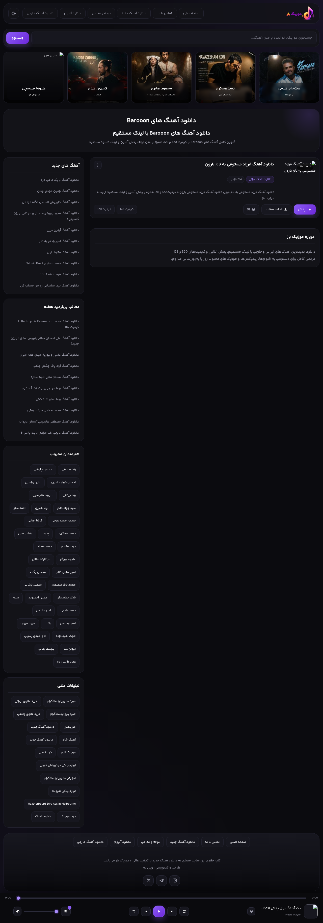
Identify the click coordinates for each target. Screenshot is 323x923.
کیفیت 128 (127, 209)
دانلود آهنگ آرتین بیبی (63, 230)
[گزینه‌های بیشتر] (98, 165)
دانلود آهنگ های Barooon (161, 120)
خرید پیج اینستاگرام (63, 714)
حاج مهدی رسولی (35, 636)
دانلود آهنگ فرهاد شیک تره (59, 274)
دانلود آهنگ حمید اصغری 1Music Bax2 (52, 263)
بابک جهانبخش (66, 597)
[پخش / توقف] (159, 911)
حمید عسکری (67, 533)
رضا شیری (41, 508)
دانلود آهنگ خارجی (40, 13)
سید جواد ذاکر (66, 508)
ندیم (16, 597)
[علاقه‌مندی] (251, 911)
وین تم (148, 867)
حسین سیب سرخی (64, 520)
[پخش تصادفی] (134, 911)
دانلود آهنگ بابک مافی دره (60, 179)
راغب (47, 623)
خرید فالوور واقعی (28, 714)
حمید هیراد (44, 546)
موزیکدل (70, 727)
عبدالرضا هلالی (41, 559)
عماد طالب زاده (66, 662)
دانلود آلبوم (72, 13)
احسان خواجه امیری (63, 482)
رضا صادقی (69, 469)
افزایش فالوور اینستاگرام (60, 778)
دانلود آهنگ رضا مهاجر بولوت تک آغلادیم (50, 388)
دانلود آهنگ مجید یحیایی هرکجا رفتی (53, 410)
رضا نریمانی (25, 533)
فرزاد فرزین (27, 623)
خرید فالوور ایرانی (26, 701)
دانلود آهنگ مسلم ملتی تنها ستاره (55, 377)
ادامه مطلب (274, 209)
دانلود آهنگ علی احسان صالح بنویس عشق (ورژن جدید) (45, 341)
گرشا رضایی (35, 520)
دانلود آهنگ (43, 816)
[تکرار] (184, 911)
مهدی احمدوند (38, 597)
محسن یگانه (38, 572)
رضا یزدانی (69, 495)
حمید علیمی (68, 610)
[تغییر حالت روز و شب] (13, 13)
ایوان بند (70, 649)
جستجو (17, 38)
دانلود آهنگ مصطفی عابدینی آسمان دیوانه (49, 421)
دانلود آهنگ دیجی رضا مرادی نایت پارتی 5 (50, 432)
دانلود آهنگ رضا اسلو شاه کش (57, 399)
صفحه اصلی (191, 13)
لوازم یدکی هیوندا (64, 791)
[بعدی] (172, 911)
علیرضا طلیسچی (43, 495)
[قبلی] (146, 911)
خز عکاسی (45, 752)
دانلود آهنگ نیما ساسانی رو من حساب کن (49, 285)
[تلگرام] (161, 880)
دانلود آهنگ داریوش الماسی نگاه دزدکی (50, 202)
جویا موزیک (68, 816)
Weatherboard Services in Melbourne (52, 804)
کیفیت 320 (104, 209)
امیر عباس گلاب (66, 572)
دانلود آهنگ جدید (133, 13)
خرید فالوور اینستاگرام (61, 701)
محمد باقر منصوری (63, 585)
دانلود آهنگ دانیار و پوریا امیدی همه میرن (49, 354)
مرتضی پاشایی (33, 585)
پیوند (45, 533)
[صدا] (17, 911)
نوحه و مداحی (101, 13)
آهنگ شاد (69, 739)
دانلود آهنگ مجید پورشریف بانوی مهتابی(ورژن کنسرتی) (46, 216)
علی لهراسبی (33, 482)
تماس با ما (164, 13)
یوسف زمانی (46, 649)
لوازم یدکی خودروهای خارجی (58, 765)
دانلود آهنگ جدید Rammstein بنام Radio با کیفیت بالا (48, 324)
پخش (302, 209)
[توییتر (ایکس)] (148, 880)
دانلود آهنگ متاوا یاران (63, 252)
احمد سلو (19, 508)
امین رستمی (68, 623)
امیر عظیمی (43, 610)
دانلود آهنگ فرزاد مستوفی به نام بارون (239, 164)
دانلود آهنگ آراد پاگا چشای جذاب (56, 365)
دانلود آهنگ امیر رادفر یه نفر (59, 241)
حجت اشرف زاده (66, 636)
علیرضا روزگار (68, 559)
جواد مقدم (68, 546)
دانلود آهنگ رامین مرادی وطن (58, 191)
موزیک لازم (68, 752)
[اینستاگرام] (174, 880)
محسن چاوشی (43, 469)
